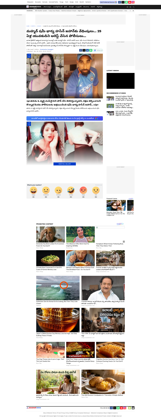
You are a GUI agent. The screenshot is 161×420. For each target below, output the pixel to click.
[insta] (133, 2)
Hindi (76, 2)
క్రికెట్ (65, 6)
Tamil (66, 2)
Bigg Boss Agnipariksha (84, 10)
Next (133, 11)
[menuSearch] (133, 7)
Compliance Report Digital (104, 413)
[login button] (128, 7)
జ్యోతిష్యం (99, 6)
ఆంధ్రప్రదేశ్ (78, 6)
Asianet (33, 408)
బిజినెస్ (93, 6)
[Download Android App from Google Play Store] (129, 408)
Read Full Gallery (65, 164)
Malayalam (30, 2)
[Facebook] (119, 2)
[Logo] (34, 7)
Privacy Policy (65, 413)
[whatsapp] (126, 2)
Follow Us (99, 50)
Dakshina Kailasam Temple (68, 10)
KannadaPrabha (53, 2)
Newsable (38, 2)
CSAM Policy (73, 413)
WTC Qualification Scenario (115, 10)
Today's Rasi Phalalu (54, 10)
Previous (130, 11)
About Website (47, 413)
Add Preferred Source (107, 2)
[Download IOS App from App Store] (133, 408)
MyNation (88, 2)
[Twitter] (122, 2)
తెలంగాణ (86, 6)
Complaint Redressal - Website (87, 413)
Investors (115, 413)
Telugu (61, 2)
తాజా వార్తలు (47, 6)
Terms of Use (56, 413)
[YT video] (129, 2)
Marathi (82, 2)
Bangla (72, 2)
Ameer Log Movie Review (99, 10)
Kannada (44, 2)
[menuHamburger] (130, 7)
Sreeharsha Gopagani (46, 49)
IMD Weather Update (41, 10)
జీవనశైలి (71, 6)
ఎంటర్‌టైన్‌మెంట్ (57, 6)
